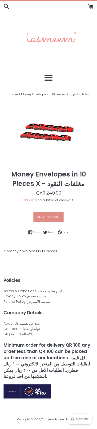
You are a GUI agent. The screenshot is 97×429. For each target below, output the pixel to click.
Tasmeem (47, 419)
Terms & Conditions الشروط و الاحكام (33, 291)
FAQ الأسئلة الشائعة (18, 334)
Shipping (30, 200)
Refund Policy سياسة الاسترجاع (27, 301)
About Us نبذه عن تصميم (22, 323)
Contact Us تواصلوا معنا (22, 328)
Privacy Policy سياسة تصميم (25, 296)
